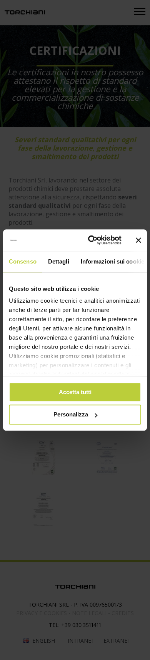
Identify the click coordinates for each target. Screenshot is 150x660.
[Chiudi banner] (138, 240)
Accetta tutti (75, 392)
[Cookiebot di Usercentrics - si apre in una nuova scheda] (91, 240)
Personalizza (70, 414)
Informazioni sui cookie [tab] (112, 261)
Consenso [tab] (23, 261)
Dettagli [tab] (58, 261)
